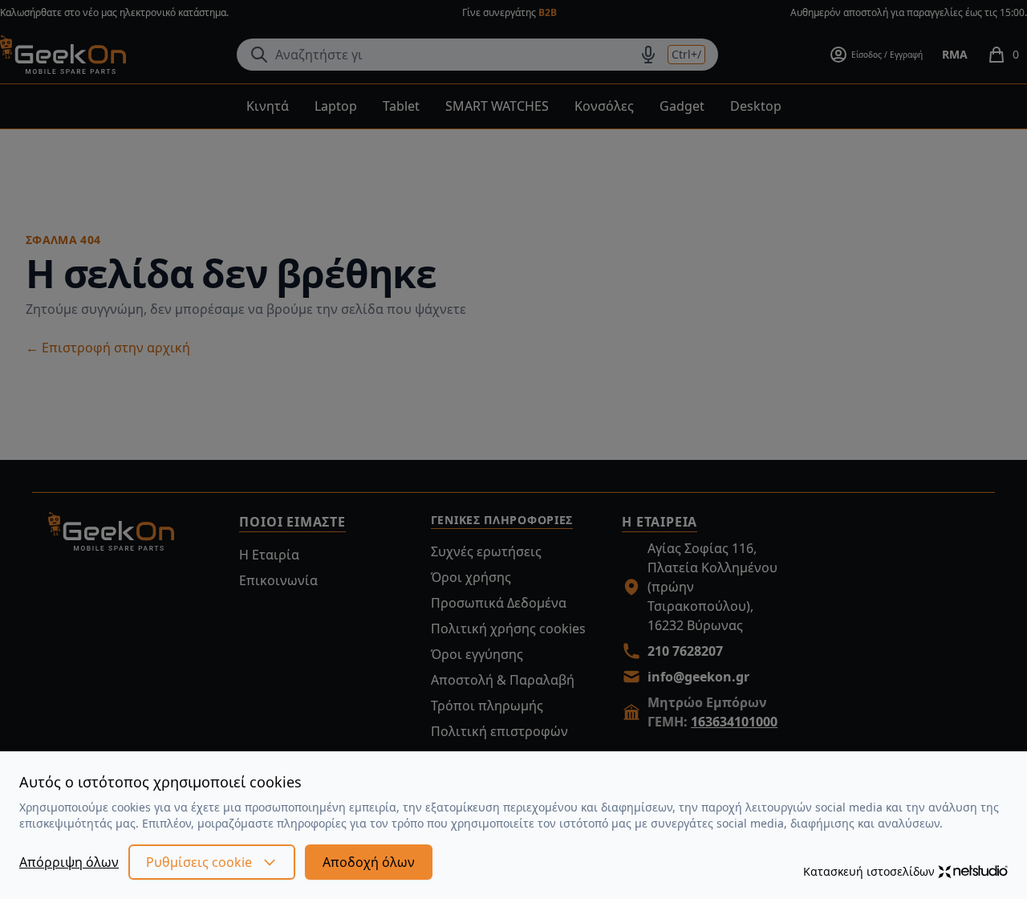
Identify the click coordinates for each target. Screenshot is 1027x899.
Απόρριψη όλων (69, 862)
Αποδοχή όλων (369, 862)
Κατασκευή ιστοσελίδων (869, 871)
